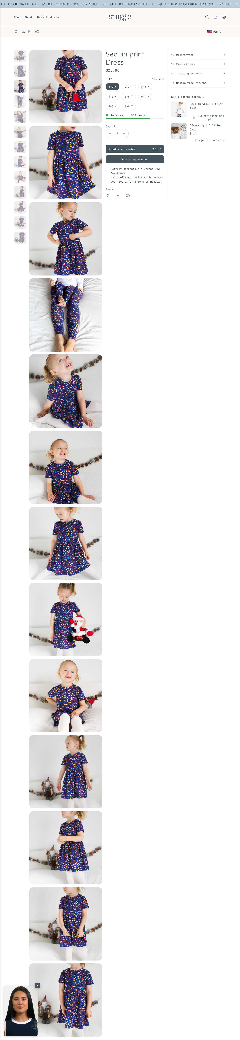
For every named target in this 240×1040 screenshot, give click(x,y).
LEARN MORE (89, 3)
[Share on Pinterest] (128, 196)
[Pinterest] (37, 31)
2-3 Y (129, 86)
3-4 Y (145, 86)
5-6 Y (129, 96)
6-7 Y (145, 96)
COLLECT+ (29, 3)
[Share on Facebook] (108, 196)
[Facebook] (16, 31)
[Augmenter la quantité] (124, 133)
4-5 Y (112, 96)
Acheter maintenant (135, 159)
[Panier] (215, 17)
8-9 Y (129, 106)
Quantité (112, 126)
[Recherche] (207, 17)
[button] (21, 1011)
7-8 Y (112, 106)
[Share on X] (118, 196)
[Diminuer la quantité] (110, 133)
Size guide (158, 79)
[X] (23, 31)
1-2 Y (112, 86)
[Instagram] (30, 31)
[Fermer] (37, 985)
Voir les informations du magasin (136, 181)
